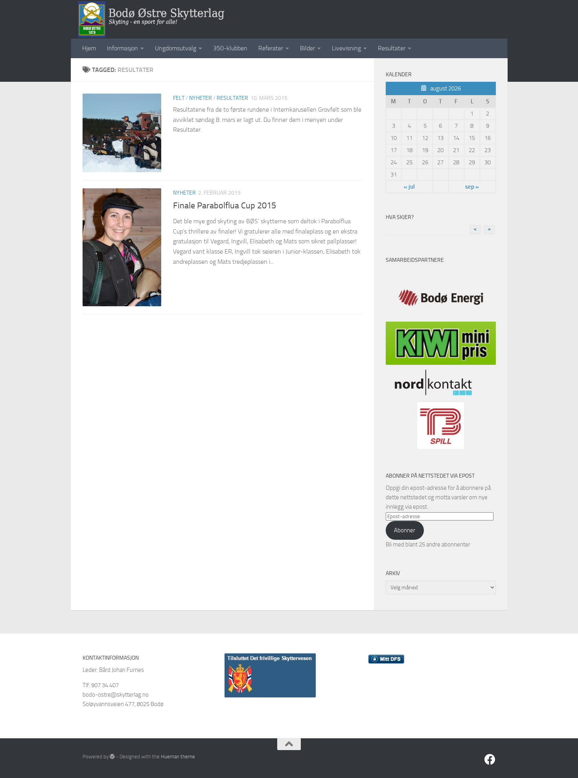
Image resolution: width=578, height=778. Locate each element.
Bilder (307, 48)
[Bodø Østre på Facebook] (489, 759)
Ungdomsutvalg (175, 48)
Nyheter (200, 98)
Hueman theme (178, 757)
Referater (270, 48)
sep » (472, 186)
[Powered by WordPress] (112, 756)
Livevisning (346, 48)
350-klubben (230, 48)
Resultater (391, 48)
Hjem (89, 48)
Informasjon (122, 48)
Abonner (404, 530)
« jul (409, 186)
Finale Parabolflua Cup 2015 (224, 205)
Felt (178, 98)
